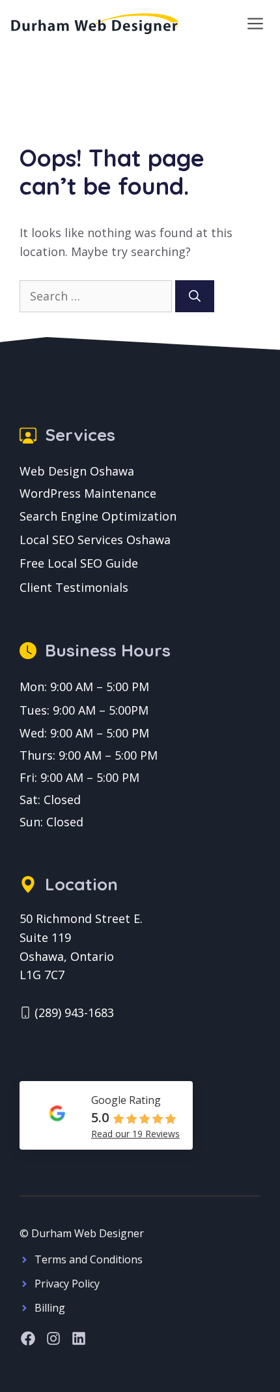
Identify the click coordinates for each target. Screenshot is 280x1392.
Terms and (62, 1259)
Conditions (116, 1259)
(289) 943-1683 (74, 1012)
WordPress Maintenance (88, 493)
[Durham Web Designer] (95, 23)
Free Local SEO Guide (79, 563)
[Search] (194, 296)
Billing (50, 1308)
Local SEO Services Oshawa (95, 539)
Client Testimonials (74, 587)
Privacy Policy (67, 1283)
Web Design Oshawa (77, 471)
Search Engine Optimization (98, 516)
